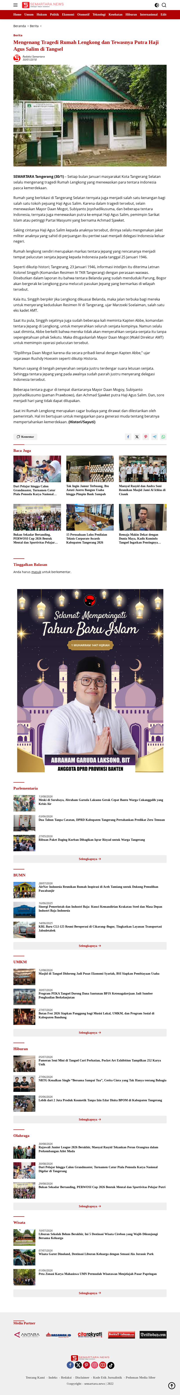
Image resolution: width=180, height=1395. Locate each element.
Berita (17, 35)
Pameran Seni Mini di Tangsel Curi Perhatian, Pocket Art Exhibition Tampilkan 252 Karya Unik (100, 1062)
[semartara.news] (42, 5)
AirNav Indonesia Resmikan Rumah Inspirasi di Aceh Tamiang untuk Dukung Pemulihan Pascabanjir (98, 888)
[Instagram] (94, 1365)
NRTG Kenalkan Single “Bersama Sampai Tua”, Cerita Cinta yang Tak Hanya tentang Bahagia (102, 1080)
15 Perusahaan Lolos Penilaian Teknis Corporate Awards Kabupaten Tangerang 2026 (86, 538)
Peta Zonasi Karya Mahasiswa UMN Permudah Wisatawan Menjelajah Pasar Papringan (98, 1274)
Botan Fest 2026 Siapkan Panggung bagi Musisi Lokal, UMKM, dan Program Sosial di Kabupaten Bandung (96, 1015)
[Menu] (16, 5)
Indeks (53, 1377)
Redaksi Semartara (34, 56)
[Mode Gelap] (156, 5)
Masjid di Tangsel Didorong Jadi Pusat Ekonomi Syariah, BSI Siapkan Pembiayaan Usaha (99, 973)
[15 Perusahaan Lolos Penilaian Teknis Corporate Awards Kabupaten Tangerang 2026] (90, 517)
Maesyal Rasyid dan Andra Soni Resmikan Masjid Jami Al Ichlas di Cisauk (142, 490)
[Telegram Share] (154, 437)
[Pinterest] (86, 1365)
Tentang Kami (35, 1377)
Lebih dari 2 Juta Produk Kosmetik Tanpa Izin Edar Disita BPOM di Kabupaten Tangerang (100, 1100)
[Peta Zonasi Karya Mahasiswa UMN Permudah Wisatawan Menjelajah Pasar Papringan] (24, 1277)
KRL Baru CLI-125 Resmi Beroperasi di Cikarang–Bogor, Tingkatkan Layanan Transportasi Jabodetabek (100, 928)
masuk (36, 572)
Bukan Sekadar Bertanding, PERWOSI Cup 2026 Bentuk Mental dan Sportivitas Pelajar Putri (34, 539)
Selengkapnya (88, 859)
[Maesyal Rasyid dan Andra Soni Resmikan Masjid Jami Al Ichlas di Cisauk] (143, 469)
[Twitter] (78, 1365)
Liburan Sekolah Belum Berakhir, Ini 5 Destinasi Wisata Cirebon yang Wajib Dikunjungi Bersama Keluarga (98, 1236)
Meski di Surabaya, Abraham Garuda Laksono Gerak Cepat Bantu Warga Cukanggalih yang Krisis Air (101, 802)
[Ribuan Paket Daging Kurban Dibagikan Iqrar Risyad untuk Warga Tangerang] (24, 843)
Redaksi (66, 1377)
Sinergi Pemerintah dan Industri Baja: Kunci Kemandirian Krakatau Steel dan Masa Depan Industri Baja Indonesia (100, 908)
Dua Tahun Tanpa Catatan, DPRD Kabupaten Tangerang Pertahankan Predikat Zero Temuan (102, 820)
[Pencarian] (164, 5)
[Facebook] (70, 1365)
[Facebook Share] (128, 437)
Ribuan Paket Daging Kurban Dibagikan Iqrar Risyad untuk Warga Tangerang (92, 839)
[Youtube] (102, 1365)
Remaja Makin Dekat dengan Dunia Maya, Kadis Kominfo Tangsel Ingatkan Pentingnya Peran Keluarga (138, 539)
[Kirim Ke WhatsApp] (163, 437)
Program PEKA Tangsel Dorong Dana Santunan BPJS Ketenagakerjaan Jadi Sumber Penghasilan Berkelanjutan (96, 995)
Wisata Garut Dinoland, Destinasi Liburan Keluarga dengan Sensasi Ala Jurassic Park (96, 1254)
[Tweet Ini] (137, 437)
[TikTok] (110, 1365)
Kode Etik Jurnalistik (107, 1377)
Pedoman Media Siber (140, 1377)
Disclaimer (82, 1377)
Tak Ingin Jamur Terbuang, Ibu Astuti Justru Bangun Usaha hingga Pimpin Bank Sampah (87, 490)
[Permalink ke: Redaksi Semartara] (16, 58)
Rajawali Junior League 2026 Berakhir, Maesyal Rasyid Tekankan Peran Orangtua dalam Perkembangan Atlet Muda (98, 1149)
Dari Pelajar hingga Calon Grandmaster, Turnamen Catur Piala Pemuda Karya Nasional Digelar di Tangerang (34, 490)
